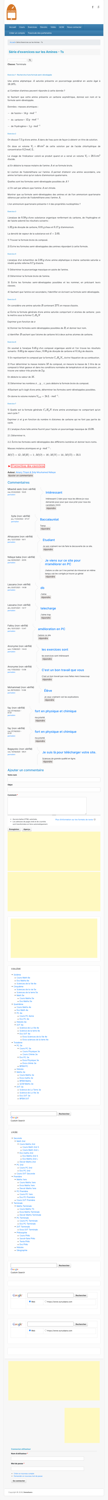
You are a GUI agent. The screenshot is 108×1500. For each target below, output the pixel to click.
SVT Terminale (23, 1226)
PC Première (22, 1191)
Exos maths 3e (26, 1078)
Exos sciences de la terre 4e (35, 1039)
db (42, 588)
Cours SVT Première (26, 1200)
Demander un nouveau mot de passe (28, 1476)
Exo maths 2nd (26, 1153)
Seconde (18, 1138)
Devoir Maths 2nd (28, 1162)
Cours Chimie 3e (30, 1054)
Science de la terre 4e (30, 1030)
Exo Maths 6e (23, 980)
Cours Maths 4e (24, 1007)
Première (18, 1176)
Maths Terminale (24, 1206)
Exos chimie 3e (29, 1063)
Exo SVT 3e (25, 1095)
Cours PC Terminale (29, 1221)
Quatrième (18, 1004)
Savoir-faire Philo (27, 1238)
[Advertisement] (54, 851)
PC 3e (19, 1045)
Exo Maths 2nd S (30, 1156)
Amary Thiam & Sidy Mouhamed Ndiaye (36, 472)
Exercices (32, 27)
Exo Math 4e (22, 1010)
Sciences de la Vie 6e (26, 983)
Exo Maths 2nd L (30, 1159)
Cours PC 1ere (26, 1194)
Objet (10, 785)
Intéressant (54, 492)
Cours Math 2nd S (30, 1147)
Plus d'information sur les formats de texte (74, 819)
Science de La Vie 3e (29, 1092)
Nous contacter (74, 27)
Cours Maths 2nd (27, 1144)
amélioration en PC (51, 629)
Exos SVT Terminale (29, 1229)
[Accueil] (11, 12)
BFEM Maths (25, 1081)
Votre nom (12, 775)
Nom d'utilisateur (19, 1453)
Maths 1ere (22, 1179)
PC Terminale (23, 1218)
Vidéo (53, 27)
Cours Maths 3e (27, 1075)
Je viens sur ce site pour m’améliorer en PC (63, 562)
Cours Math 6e (23, 977)
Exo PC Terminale (28, 1223)
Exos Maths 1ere (27, 1185)
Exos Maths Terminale (30, 1212)
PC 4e (19, 1013)
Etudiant (49, 540)
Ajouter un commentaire (20, 475)
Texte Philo (25, 1241)
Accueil (12, 27)
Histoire (20, 1069)
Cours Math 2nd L (30, 1150)
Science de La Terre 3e (30, 1089)
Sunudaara (27, 1492)
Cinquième (18, 986)
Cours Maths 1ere (28, 1182)
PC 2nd (20, 1164)
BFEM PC (24, 1066)
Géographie (22, 1250)
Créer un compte (17, 33)
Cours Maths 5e (27, 998)
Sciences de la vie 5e (26, 989)
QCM (61, 27)
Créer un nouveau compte (24, 1473)
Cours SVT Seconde (26, 1173)
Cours (22, 27)
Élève (48, 690)
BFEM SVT (24, 1098)
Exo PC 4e (24, 1019)
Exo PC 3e (24, 1057)
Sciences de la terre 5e (27, 992)
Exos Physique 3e (30, 1060)
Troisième (18, 1042)
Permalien (11, 495)
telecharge (48, 608)
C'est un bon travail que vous (63, 670)
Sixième (17, 974)
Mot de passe (17, 1463)
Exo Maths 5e (26, 1001)
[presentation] (34, 81)
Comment (13, 795)
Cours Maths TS (27, 1209)
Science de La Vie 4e (29, 1028)
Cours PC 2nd (26, 1167)
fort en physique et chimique (55, 711)
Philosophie (22, 1232)
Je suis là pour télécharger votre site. (69, 752)
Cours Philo (25, 1235)
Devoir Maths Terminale (30, 1215)
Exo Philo (24, 1244)
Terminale (18, 1203)
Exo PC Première (27, 1197)
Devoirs (43, 27)
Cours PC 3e (25, 1048)
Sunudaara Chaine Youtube (98, 7)
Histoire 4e (21, 1022)
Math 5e (20, 995)
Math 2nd (21, 1141)
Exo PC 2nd (25, 1170)
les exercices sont (55, 649)
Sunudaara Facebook (93, 7)
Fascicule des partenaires (40, 33)
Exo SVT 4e (25, 1033)
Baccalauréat (49, 519)
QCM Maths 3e (26, 1084)
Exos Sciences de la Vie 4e (34, 1036)
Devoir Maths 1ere (28, 1188)
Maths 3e (21, 1072)
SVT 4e (20, 1025)
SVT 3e (20, 1087)
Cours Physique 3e (31, 1051)
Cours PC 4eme (27, 1016)
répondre (51, 508)
